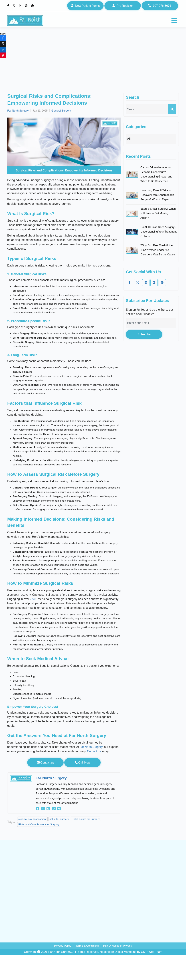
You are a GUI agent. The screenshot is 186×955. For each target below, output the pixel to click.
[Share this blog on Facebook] (3, 38)
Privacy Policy (62, 945)
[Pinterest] (33, 5)
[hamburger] (174, 20)
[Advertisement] (93, 65)
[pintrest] (59, 808)
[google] (54, 808)
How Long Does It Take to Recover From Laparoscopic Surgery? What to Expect (157, 195)
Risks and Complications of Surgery (38, 824)
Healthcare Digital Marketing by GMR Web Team (131, 951)
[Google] (26, 5)
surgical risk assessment (32, 818)
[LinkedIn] (20, 5)
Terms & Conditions (87, 945)
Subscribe (144, 334)
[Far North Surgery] (25, 20)
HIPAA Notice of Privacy (117, 945)
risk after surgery (59, 818)
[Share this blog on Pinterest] (3, 55)
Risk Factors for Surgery (86, 818)
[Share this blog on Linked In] (3, 50)
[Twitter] (14, 5)
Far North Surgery (18, 110)
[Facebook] (8, 5)
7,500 (33, 599)
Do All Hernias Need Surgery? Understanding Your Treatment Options (158, 231)
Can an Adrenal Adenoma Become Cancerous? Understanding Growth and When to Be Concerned (156, 174)
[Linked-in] (48, 808)
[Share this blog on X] (3, 44)
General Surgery (61, 110)
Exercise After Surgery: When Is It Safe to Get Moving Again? (158, 213)
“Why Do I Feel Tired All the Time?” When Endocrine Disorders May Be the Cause (157, 250)
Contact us (94, 751)
